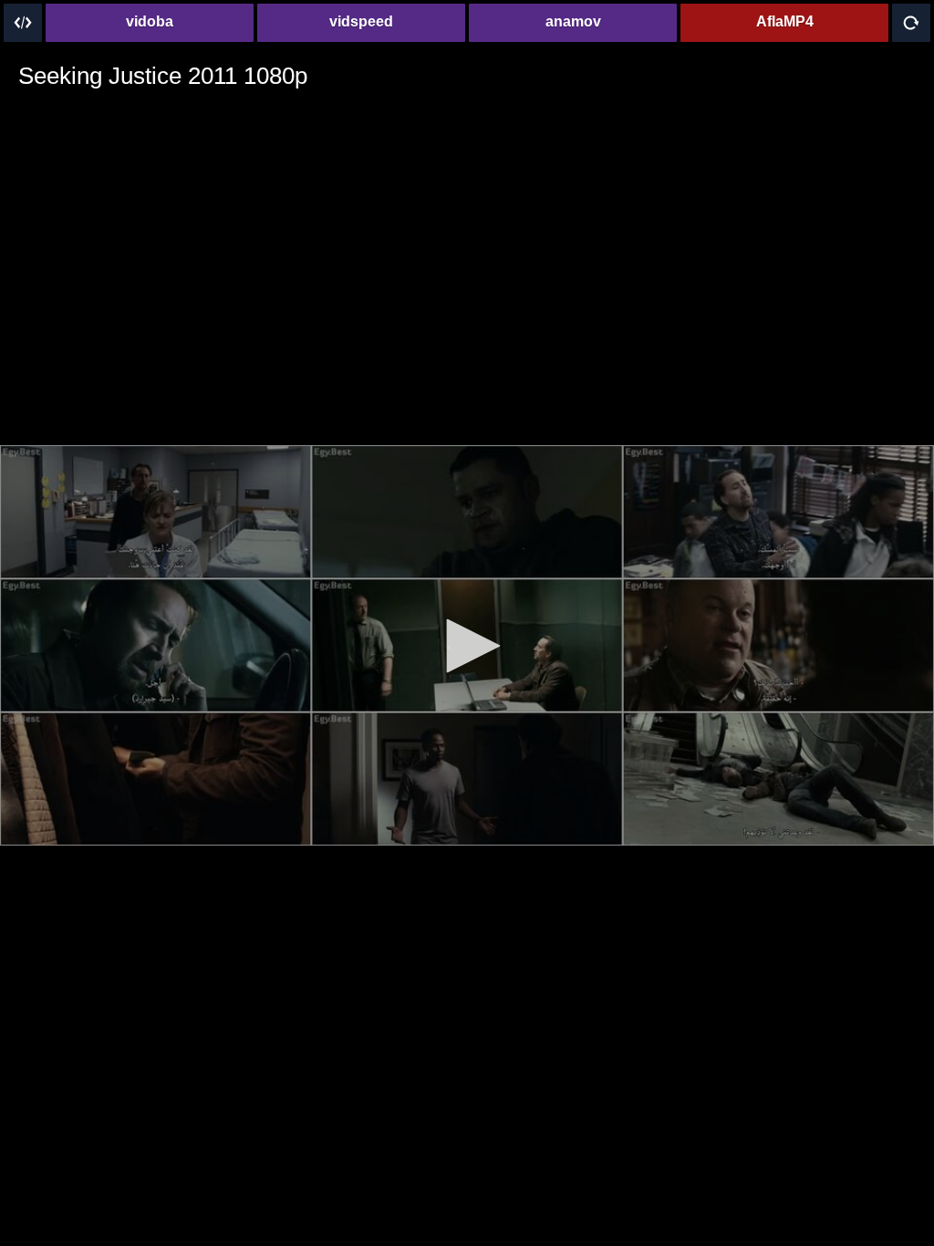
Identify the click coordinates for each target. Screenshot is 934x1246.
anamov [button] (573, 21)
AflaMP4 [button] (785, 21)
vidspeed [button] (361, 21)
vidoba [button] (149, 21)
